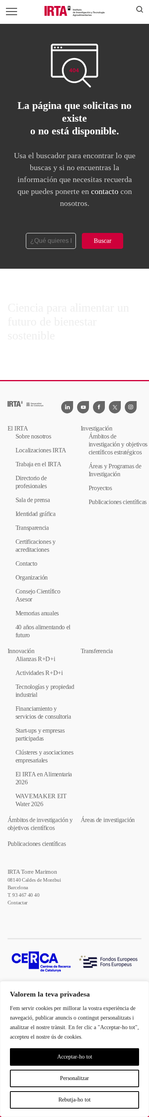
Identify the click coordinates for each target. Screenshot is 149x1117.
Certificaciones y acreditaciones (35, 545)
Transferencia (97, 651)
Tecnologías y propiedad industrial (44, 690)
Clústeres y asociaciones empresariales (44, 756)
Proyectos (100, 488)
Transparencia (32, 527)
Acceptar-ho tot (74, 1057)
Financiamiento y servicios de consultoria (43, 712)
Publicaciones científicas (118, 501)
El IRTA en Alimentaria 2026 (43, 778)
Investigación (96, 428)
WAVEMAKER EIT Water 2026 (41, 800)
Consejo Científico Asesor (37, 595)
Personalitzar (74, 1078)
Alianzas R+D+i (35, 658)
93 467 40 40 (25, 895)
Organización (31, 577)
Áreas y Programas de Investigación (115, 470)
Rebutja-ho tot (74, 1100)
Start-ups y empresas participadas (40, 734)
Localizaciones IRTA (40, 450)
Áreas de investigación (108, 819)
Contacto (26, 563)
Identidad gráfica (35, 513)
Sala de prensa (32, 499)
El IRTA (18, 428)
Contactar (17, 903)
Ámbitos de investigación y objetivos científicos (40, 823)
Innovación (21, 651)
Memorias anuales (37, 613)
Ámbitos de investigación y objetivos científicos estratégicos (118, 444)
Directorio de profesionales (31, 482)
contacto (104, 191)
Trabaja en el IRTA (38, 464)
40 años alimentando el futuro (42, 631)
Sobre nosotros (33, 436)
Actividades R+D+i (39, 672)
